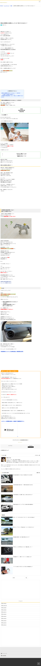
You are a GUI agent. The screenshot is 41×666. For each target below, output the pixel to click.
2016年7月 (4, 612)
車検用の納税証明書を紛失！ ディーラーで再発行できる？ (6, 282)
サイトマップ (4, 653)
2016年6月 (4, 614)
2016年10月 (5, 605)
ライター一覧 (37, 455)
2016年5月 (4, 616)
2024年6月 (4, 603)
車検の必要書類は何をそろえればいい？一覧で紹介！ (11, 93)
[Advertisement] (20, 14)
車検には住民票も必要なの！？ (8, 94)
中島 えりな (4, 24)
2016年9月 (4, 607)
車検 (11, 5)
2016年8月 (4, 609)
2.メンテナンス (6, 5)
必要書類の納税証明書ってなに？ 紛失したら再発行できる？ (12, 95)
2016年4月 (4, 618)
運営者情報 (4, 655)
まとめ (2, 97)
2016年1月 (4, 625)
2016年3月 (4, 620)
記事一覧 (38, 472)
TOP (2, 5)
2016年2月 (4, 622)
